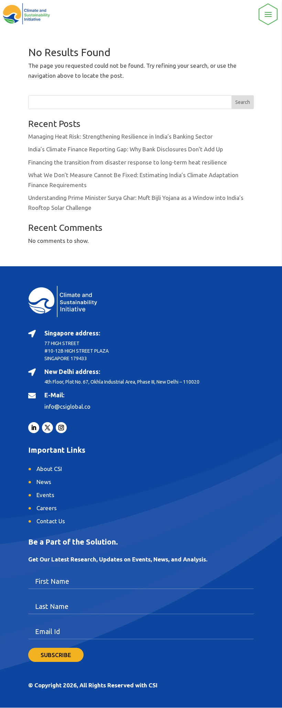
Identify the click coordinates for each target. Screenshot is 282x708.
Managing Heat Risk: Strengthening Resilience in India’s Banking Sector (120, 136)
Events (45, 495)
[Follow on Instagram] (61, 427)
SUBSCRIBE (56, 655)
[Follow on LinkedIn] (33, 427)
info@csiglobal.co (67, 406)
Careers (46, 508)
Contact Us (50, 521)
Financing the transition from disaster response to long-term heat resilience (127, 162)
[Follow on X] (47, 427)
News (43, 482)
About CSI (49, 468)
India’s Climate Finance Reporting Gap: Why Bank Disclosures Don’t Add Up (125, 149)
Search (242, 102)
